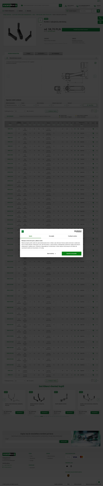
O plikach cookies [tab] (72, 236)
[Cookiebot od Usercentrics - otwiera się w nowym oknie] (75, 231)
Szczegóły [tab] (51, 236)
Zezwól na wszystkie (71, 253)
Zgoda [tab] (30, 236)
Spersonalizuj (50, 253)
